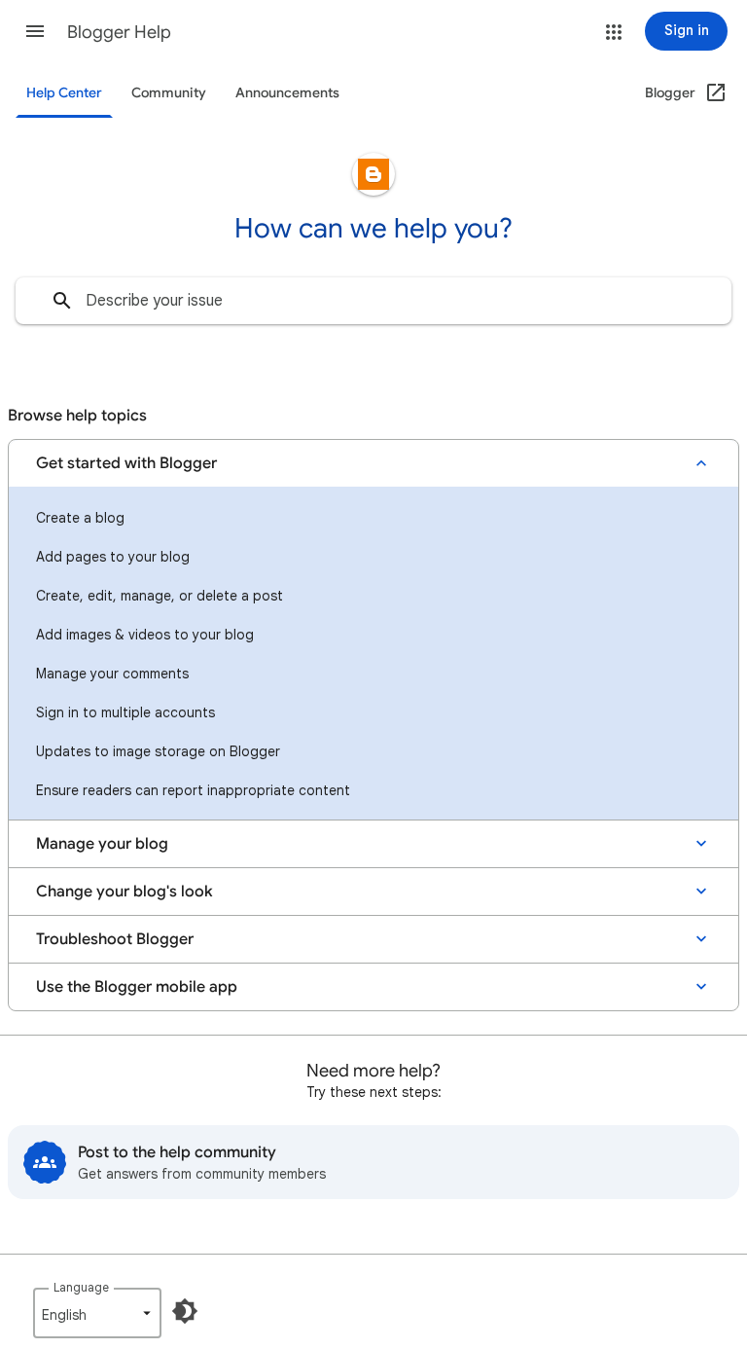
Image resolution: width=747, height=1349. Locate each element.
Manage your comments (112, 673)
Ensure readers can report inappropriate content (193, 790)
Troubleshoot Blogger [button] (115, 939)
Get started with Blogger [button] (126, 463)
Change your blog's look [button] (124, 891)
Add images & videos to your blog (145, 634)
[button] (35, 31)
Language (81, 1287)
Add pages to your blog (113, 556)
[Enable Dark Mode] (184, 1311)
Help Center (64, 93)
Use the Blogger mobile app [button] (136, 987)
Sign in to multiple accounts (125, 712)
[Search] (62, 300)
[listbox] (97, 1313)
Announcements (287, 93)
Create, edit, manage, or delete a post (159, 595)
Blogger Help (119, 32)
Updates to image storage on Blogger (158, 751)
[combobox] (373, 300)
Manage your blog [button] (102, 844)
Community (168, 93)
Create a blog (80, 518)
